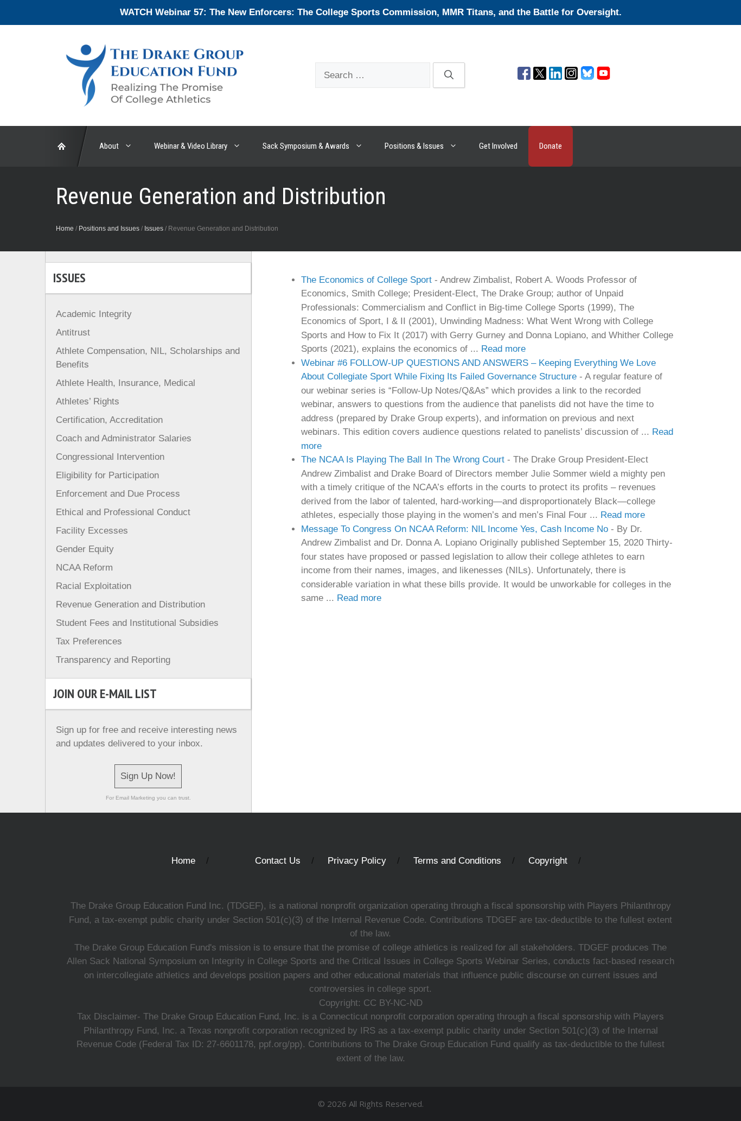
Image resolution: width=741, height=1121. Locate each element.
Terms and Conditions (457, 861)
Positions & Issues (414, 146)
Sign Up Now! (148, 776)
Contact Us (278, 861)
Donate (550, 146)
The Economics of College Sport (366, 280)
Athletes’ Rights (87, 401)
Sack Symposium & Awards (306, 146)
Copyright (547, 861)
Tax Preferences (89, 641)
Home (65, 228)
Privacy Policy (357, 861)
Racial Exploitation (93, 586)
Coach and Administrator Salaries (123, 438)
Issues (153, 228)
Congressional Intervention (110, 457)
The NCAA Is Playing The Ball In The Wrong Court (402, 459)
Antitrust (73, 332)
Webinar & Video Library (190, 146)
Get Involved (498, 146)
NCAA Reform (84, 567)
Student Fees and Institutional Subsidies (137, 623)
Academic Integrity (94, 314)
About (109, 146)
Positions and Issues (109, 228)
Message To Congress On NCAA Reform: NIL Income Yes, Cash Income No (454, 529)
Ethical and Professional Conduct (123, 512)
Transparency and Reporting (113, 660)
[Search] (449, 75)
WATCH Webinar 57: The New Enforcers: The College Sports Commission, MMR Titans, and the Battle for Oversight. (371, 12)
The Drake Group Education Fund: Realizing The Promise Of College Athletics (66, 146)
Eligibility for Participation (107, 475)
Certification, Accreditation (109, 420)
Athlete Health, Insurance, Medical (125, 383)
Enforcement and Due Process (118, 494)
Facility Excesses (92, 530)
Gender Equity (85, 549)
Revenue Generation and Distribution (130, 604)
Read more (503, 349)
